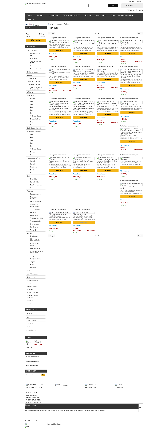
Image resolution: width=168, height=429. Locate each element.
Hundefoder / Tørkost (33, 84)
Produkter (40, 15)
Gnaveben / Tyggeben (34, 131)
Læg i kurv (59, 50)
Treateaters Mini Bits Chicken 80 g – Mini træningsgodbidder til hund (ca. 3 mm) (83, 108)
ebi (28, 317)
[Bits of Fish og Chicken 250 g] (84, 70)
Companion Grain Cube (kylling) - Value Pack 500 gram (107, 161)
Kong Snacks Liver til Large (57, 214)
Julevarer (30, 300)
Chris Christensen (35, 201)
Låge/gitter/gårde (32, 274)
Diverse (29, 283)
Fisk (31, 113)
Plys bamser (34, 236)
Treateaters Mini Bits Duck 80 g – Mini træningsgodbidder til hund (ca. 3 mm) (59, 108)
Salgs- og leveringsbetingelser (122, 15)
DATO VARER (31, 78)
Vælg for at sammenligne (58, 38)
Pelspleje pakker (35, 194)
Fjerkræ (32, 98)
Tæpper (32, 262)
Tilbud (28, 337)
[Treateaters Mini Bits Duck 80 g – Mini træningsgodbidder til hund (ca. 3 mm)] (60, 103)
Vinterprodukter (32, 286)
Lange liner (33, 173)
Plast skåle (33, 179)
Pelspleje (30, 191)
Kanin (32, 110)
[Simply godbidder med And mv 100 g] (60, 70)
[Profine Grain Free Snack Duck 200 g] (84, 41)
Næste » (140, 33)
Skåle (29, 176)
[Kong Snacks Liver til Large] (60, 213)
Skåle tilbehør (34, 188)
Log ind (141, 10)
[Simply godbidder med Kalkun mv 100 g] (131, 41)
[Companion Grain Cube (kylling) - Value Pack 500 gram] (108, 158)
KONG (29, 326)
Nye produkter (101, 15)
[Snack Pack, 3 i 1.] (108, 70)
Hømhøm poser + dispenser (32, 296)
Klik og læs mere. (100, 410)
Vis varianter (53, 54)
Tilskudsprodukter (32, 72)
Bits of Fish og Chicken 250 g (82, 71)
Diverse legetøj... (35, 248)
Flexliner (33, 170)
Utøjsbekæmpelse (32, 280)
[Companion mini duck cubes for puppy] (131, 184)
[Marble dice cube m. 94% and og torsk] (60, 158)
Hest (31, 122)
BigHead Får (38, 341)
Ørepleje (33, 212)
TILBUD (88, 15)
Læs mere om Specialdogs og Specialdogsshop (84, 415)
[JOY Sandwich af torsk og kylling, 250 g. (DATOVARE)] (108, 102)
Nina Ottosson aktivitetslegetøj (35, 239)
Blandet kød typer (35, 119)
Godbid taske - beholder (34, 128)
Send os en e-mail (32, 365)
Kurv (28, 28)
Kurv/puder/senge (35, 259)
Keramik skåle (34, 182)
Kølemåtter (33, 268)
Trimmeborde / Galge (36, 218)
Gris (31, 104)
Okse (31, 101)
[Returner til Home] (50, 24)
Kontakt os (31, 19)
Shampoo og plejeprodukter (34, 205)
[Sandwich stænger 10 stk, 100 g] (60, 41)
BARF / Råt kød (32, 51)
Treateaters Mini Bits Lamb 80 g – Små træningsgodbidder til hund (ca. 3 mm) (130, 76)
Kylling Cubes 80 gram (80, 214)
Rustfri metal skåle (36, 185)
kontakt (131, 1)
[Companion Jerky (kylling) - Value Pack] (84, 158)
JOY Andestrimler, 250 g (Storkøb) (130, 105)
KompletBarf (53, 15)
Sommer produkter (33, 292)
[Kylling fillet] (131, 158)
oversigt (138, 1)
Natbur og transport (33, 271)
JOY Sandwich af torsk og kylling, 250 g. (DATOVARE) (107, 105)
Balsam (37, 209)
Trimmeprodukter (35, 221)
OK (140, 408)
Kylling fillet (124, 159)
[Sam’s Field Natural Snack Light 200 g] (108, 41)
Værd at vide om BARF (71, 15)
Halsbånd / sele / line (33, 158)
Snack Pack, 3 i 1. (102, 71)
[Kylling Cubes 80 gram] (84, 213)
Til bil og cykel (31, 277)
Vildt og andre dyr (35, 116)
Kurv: (129, 6)
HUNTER (30, 323)
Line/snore (33, 167)
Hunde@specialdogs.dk (33, 402)
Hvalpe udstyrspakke (33, 81)
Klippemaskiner (35, 224)
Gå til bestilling (35, 40)
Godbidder (30, 95)
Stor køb (32, 66)
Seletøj (32, 161)
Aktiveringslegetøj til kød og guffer (36, 252)
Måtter (32, 265)
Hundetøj (30, 289)
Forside (29, 15)
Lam (31, 107)
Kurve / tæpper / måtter (34, 256)
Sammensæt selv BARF (35, 62)
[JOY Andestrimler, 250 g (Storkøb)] (131, 102)
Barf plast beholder (36, 69)
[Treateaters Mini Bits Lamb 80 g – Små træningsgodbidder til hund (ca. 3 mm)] (131, 71)
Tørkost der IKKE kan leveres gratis (36, 88)
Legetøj (29, 233)
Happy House (31, 320)
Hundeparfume (35, 227)
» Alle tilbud (29, 347)
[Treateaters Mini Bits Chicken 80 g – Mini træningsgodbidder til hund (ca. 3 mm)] (84, 103)
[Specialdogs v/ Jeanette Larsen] (35, 4)
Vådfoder (30, 92)
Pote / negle (34, 215)
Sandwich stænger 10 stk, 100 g (59, 42)
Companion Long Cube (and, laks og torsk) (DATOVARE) (130, 133)
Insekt (32, 125)
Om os (29, 303)
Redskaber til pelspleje (34, 197)
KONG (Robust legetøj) (35, 244)
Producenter (31, 310)
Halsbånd (33, 164)
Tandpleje (33, 230)
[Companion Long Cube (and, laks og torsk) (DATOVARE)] (131, 129)
